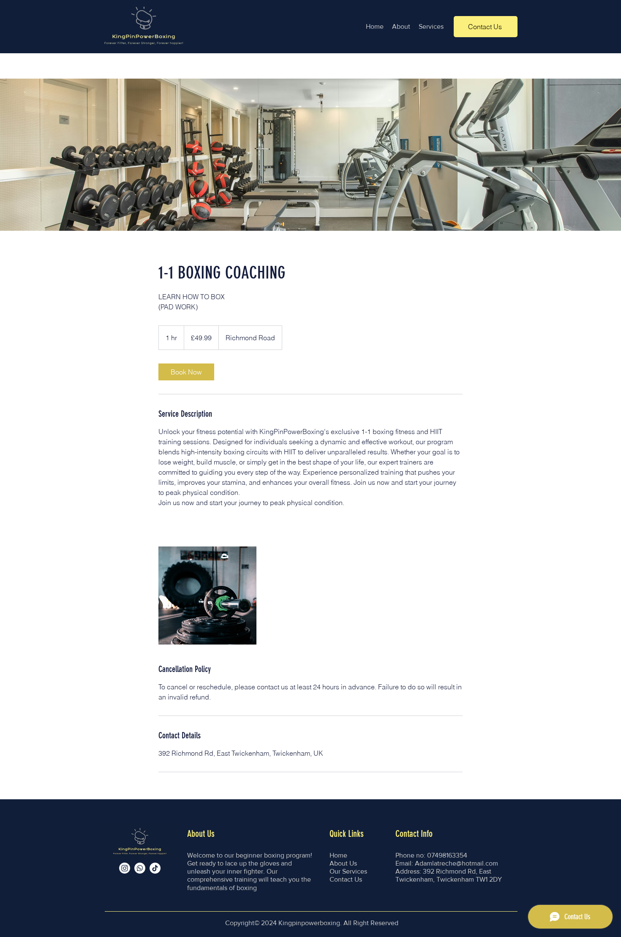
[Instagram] (124, 868)
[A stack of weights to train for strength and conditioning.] (207, 595)
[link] (186, 371)
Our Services (348, 871)
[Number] (139, 868)
